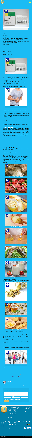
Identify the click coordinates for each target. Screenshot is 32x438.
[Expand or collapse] (27, 29)
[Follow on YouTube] (29, 424)
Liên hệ (17, 408)
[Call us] (28, 424)
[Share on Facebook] (12, 376)
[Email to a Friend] (14, 376)
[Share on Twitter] (13, 376)
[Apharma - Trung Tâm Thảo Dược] (2, 2)
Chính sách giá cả (27, 408)
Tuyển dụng (18, 409)
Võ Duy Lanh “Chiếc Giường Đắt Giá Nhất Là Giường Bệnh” (12, 428)
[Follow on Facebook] (26, 424)
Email (13, 396)
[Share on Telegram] (19, 376)
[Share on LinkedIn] (17, 376)
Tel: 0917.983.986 (10, 417)
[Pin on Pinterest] (16, 376)
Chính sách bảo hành (27, 407)
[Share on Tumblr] (18, 376)
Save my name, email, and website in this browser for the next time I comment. (12, 399)
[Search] (26, 2)
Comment (5, 391)
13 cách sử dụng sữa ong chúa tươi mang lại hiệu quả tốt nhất (12, 425)
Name (4, 396)
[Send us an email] (27, 424)
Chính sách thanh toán (27, 409)
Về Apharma (18, 407)
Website (21, 396)
